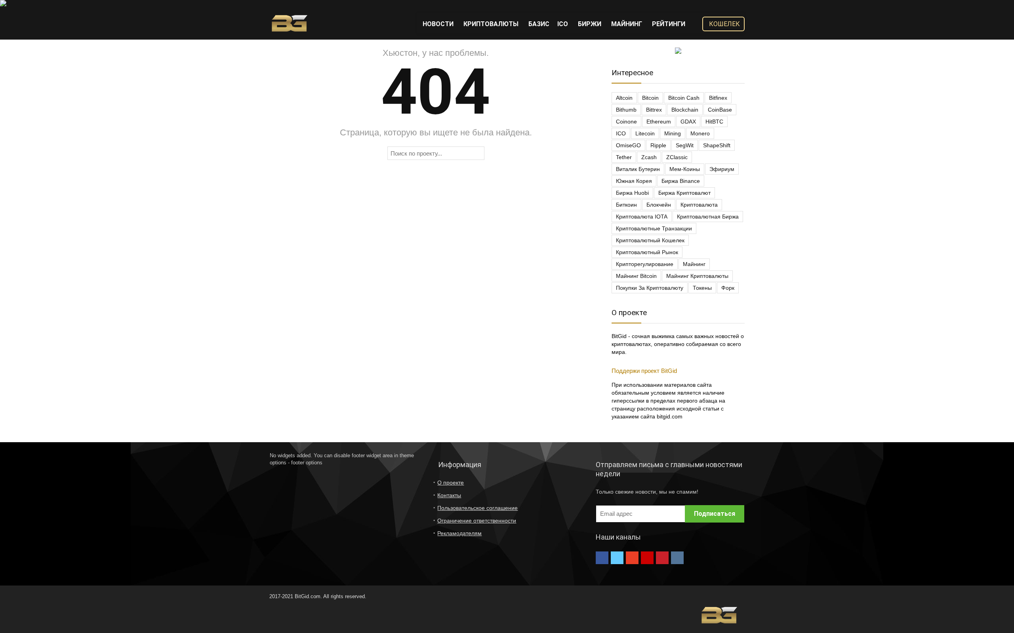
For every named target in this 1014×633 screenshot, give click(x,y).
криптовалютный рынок (647, 252)
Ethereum (658, 121)
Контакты (449, 495)
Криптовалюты (490, 24)
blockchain (684, 109)
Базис (538, 24)
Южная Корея (634, 181)
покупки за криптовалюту (649, 288)
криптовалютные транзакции (654, 228)
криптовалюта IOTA (641, 216)
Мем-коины (684, 169)
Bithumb (626, 109)
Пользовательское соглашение (477, 508)
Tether (624, 157)
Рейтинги (668, 24)
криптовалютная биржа (708, 216)
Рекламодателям (459, 533)
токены (702, 288)
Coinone (626, 121)
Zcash (649, 157)
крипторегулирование (644, 264)
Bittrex (654, 109)
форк (727, 288)
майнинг (694, 264)
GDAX (688, 121)
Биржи (589, 24)
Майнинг (626, 24)
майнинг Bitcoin (636, 276)
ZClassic (677, 157)
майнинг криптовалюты (697, 276)
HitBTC (714, 121)
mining (672, 133)
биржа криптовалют (684, 193)
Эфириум (721, 169)
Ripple (658, 145)
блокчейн (658, 204)
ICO (562, 24)
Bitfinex (718, 98)
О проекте (450, 482)
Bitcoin (650, 98)
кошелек (724, 24)
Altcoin (624, 98)
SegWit (685, 145)
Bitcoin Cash (684, 98)
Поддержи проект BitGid (644, 370)
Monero (700, 133)
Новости (438, 24)
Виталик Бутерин (638, 169)
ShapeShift (716, 145)
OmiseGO (628, 145)
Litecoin (645, 133)
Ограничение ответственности (476, 520)
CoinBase (720, 109)
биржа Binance (680, 181)
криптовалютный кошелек (650, 240)
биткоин (626, 204)
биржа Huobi (632, 193)
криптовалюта (699, 204)
